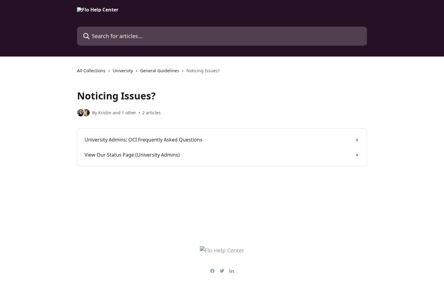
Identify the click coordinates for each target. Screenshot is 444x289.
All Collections (91, 70)
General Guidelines (159, 70)
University (123, 70)
